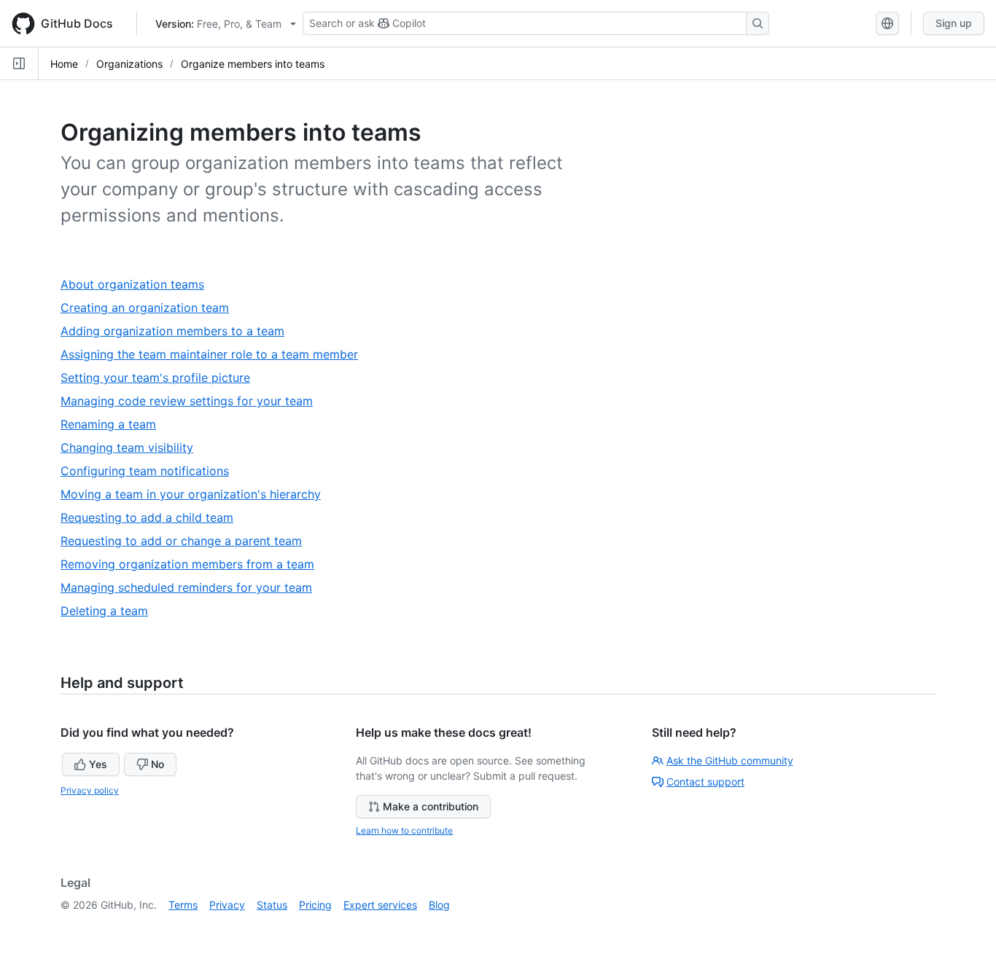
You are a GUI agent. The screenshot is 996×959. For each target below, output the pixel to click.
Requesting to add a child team (153, 517)
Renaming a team (114, 424)
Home (64, 64)
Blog (439, 905)
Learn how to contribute (404, 830)
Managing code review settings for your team (192, 401)
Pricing (315, 905)
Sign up (953, 23)
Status (272, 905)
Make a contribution (430, 806)
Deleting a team (110, 611)
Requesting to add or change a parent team (187, 541)
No (157, 764)
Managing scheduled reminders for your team (192, 587)
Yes (98, 764)
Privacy (227, 905)
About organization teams (138, 284)
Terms (183, 905)
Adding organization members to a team (178, 331)
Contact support (705, 781)
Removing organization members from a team (193, 564)
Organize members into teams (252, 64)
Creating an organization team (151, 308)
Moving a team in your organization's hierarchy (196, 494)
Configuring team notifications (151, 471)
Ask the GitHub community (729, 760)
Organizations (129, 64)
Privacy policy (90, 790)
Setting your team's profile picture (161, 377)
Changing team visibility (133, 447)
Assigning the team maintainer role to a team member (215, 354)
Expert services (380, 905)
